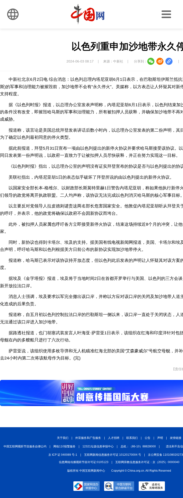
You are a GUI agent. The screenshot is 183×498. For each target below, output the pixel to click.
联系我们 (132, 438)
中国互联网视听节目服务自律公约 (25, 446)
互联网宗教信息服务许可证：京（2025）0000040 (147, 462)
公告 (147, 438)
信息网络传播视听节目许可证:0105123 (83, 462)
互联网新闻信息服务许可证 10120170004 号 (112, 454)
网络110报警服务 (64, 446)
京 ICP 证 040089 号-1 (62, 454)
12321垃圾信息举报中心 (98, 446)
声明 (160, 438)
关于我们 (62, 438)
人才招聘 (113, 438)
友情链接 (175, 438)
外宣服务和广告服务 (88, 438)
